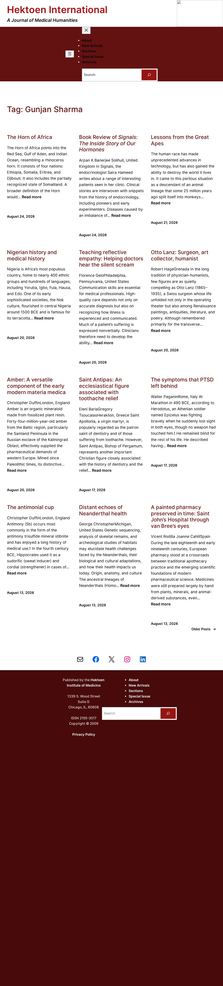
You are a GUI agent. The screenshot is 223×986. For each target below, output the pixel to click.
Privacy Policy (83, 734)
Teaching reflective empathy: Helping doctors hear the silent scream (111, 258)
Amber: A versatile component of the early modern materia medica (36, 386)
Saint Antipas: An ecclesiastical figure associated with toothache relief (104, 389)
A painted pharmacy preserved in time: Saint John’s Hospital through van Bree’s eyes (180, 516)
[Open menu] (69, 54)
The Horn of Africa (29, 137)
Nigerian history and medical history (32, 255)
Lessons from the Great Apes (180, 140)
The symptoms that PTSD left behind (182, 383)
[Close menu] (86, 30)
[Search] (149, 75)
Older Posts (203, 629)
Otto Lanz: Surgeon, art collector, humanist (179, 255)
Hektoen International (57, 9)
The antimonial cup (30, 507)
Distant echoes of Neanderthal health (103, 510)
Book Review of (108, 143)
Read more (31, 197)
